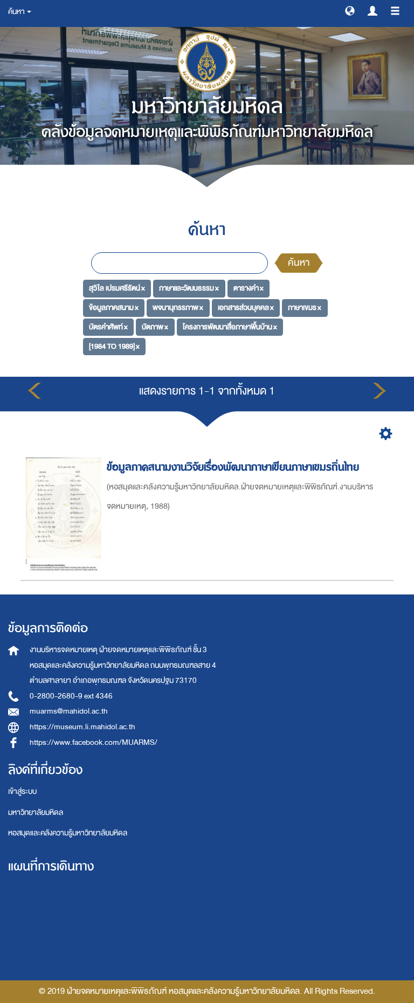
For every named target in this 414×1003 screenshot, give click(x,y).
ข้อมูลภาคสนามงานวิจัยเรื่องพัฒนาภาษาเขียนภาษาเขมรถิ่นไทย (233, 467)
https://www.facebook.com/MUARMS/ (93, 742)
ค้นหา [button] (17, 11)
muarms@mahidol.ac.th (69, 711)
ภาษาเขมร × (304, 307)
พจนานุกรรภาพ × (178, 307)
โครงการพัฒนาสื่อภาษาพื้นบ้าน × (230, 327)
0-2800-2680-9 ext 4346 (71, 696)
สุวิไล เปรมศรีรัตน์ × (117, 288)
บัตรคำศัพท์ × (108, 327)
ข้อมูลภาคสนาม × (114, 307)
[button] (350, 10)
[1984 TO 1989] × (114, 346)
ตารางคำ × (248, 288)
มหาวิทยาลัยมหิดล (35, 812)
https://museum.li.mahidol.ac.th (82, 727)
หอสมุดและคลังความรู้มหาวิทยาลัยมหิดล (67, 833)
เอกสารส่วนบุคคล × (246, 307)
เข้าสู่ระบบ (22, 791)
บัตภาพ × (155, 327)
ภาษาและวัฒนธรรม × (189, 288)
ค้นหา (298, 262)
